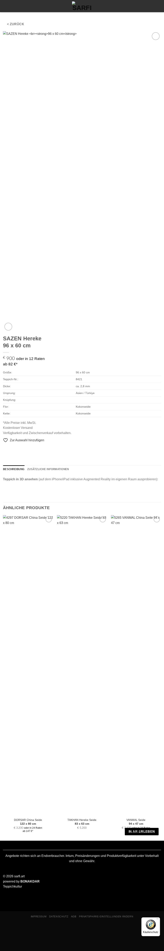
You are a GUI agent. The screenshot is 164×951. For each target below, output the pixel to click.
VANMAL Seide (135, 821)
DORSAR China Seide (28, 821)
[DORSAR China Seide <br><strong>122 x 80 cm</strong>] (28, 665)
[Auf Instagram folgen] (150, 6)
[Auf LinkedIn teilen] (29, 448)
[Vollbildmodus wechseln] (16, 927)
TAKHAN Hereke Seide (81, 821)
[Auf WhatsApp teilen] (5, 448)
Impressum (39, 916)
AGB (73, 916)
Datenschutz (58, 916)
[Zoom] (8, 327)
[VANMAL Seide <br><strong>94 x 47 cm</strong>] (136, 665)
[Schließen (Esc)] (39, 927)
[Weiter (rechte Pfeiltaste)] (16, 944)
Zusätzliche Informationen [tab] (48, 469)
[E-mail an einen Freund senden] (20, 448)
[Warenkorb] (13, 6)
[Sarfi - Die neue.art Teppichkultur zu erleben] (82, 6)
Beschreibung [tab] (13, 469)
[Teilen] (27, 927)
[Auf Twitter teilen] (15, 448)
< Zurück (15, 24)
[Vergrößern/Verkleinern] (4, 927)
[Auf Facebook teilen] (10, 448)
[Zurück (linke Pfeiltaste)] (4, 944)
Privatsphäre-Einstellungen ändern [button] (106, 916)
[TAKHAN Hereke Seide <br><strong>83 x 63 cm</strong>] (82, 665)
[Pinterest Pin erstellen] (25, 448)
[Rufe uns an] (157, 6)
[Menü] (5, 6)
